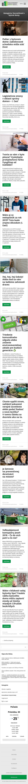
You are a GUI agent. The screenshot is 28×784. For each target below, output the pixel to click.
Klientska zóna (14, 777)
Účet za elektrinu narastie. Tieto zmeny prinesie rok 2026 (13, 671)
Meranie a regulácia (6, 689)
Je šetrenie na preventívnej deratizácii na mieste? (10, 472)
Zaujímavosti (5, 698)
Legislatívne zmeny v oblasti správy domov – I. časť (12, 98)
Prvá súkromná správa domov (10, 74)
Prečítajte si (14, 768)
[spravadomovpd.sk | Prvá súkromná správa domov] (9, 3)
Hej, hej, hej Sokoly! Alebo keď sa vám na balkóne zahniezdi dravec (13, 280)
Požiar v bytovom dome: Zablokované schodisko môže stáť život (13, 43)
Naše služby (14, 754)
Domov (14, 749)
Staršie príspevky (7, 640)
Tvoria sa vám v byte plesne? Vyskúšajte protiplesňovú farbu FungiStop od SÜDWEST (13, 159)
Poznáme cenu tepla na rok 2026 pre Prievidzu (12, 667)
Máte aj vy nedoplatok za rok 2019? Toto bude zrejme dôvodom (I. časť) (12, 220)
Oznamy (14, 759)
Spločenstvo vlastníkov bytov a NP (10, 692)
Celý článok (6, 67)
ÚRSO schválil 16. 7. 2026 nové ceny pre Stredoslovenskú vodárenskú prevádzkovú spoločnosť (11, 663)
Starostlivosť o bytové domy (9, 695)
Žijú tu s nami (5, 701)
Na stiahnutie (14, 763)
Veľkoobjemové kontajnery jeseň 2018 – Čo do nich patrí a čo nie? (11, 534)
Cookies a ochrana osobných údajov (14, 772)
